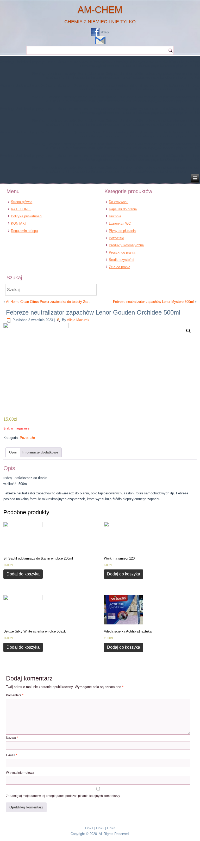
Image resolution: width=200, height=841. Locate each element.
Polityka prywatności (26, 216)
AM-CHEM (100, 9)
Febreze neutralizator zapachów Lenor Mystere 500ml (153, 302)
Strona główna (21, 202)
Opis (13, 452)
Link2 (100, 828)
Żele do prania (119, 267)
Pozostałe (116, 238)
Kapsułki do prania (123, 209)
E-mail (11, 755)
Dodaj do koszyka (23, 574)
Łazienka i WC (120, 223)
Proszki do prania (122, 252)
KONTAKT (19, 223)
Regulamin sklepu (24, 231)
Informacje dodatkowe (40, 452)
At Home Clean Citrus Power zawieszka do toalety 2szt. (48, 302)
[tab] (12, 452)
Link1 (89, 828)
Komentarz (14, 695)
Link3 (111, 828)
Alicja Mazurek (78, 320)
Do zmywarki (118, 202)
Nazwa (12, 738)
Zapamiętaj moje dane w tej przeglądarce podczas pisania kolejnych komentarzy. (63, 796)
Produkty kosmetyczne (126, 245)
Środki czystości (121, 260)
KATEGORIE (21, 209)
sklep (104, 32)
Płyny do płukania (122, 231)
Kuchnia (115, 216)
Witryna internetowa (20, 773)
